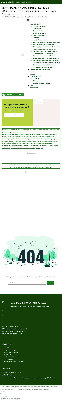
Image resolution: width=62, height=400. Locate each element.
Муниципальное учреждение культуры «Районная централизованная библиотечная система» (29, 11)
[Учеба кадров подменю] (39, 76)
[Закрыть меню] (28, 20)
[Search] (50, 283)
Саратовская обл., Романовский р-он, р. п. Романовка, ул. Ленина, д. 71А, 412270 (28, 378)
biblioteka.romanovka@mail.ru (24, 2)
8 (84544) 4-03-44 (8, 2)
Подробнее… (4, 396)
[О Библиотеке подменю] (40, 24)
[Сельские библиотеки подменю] (45, 40)
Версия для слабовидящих (14, 94)
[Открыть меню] (22, 54)
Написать (14, 115)
